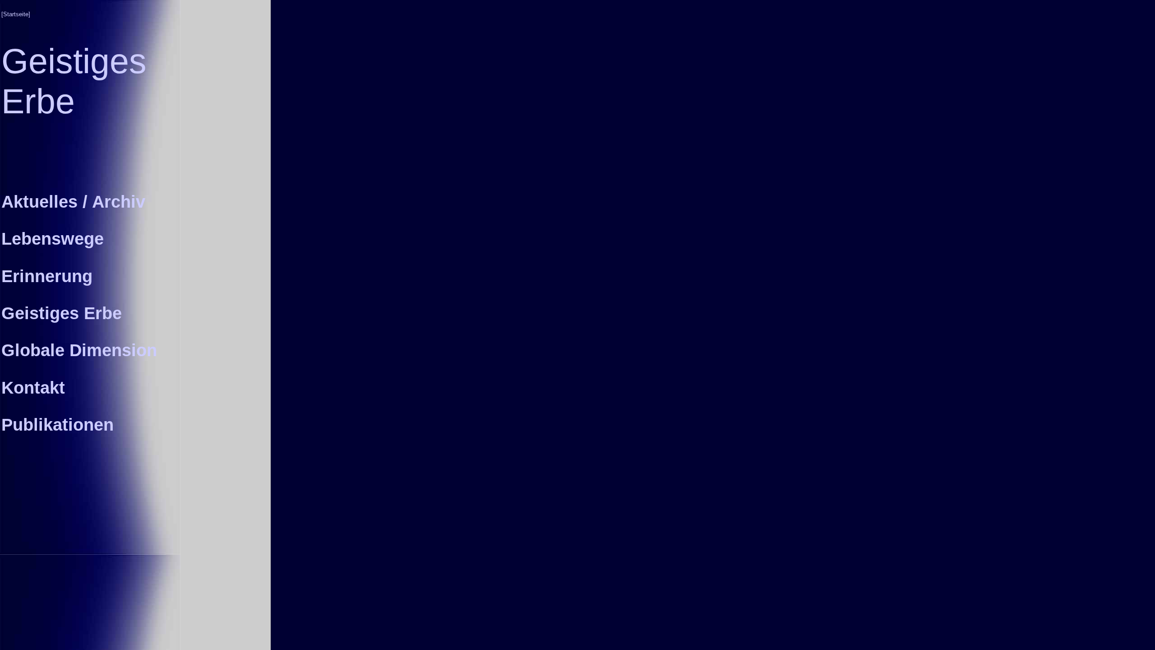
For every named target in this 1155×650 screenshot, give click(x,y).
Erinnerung (46, 276)
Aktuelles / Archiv (73, 201)
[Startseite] (15, 14)
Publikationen (57, 424)
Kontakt (33, 387)
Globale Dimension (79, 350)
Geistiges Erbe (61, 313)
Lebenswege (52, 238)
